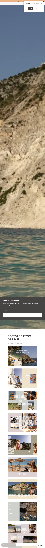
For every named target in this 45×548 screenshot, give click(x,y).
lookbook (9, 332)
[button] (12, 3)
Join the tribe (22, 315)
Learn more (37, 4)
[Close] (43, 1)
